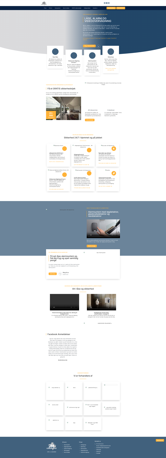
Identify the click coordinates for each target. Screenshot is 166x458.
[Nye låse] (55, 51)
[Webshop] (111, 51)
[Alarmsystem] (92, 55)
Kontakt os (95, 8)
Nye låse (55, 57)
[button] (47, 350)
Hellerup (85, 39)
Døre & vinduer (66, 8)
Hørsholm (103, 38)
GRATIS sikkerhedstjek (76, 8)
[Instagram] (106, 3)
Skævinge (97, 38)
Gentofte (113, 38)
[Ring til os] (60, 273)
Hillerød (92, 38)
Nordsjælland (86, 38)
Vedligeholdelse (87, 8)
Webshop (111, 57)
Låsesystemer (57, 8)
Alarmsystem (92, 61)
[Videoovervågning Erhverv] (74, 55)
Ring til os (66, 272)
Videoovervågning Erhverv (73, 61)
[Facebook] (104, 3)
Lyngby (108, 38)
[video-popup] (98, 46)
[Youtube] (108, 3)
